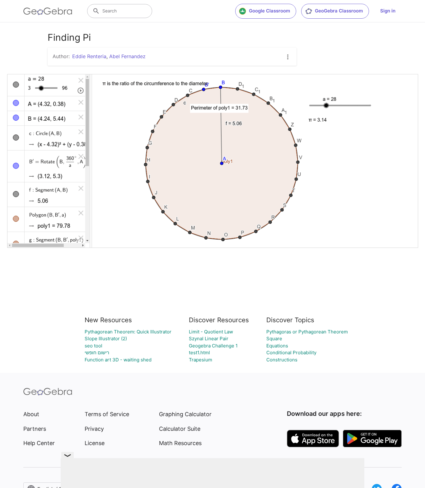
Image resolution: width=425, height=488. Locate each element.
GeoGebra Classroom (339, 11)
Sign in (387, 11)
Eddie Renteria (89, 56)
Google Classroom (269, 11)
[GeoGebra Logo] (47, 11)
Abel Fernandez (127, 56)
